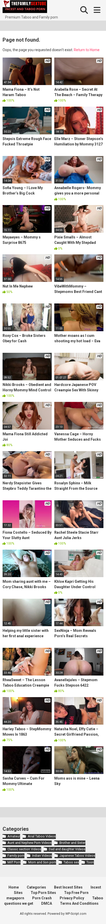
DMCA (46, 903)
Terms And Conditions (79, 903)
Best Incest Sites (68, 887)
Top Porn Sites (43, 893)
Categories (36, 887)
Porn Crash (42, 898)
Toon (90, 862)
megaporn (15, 898)
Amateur (13, 836)
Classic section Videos (24, 849)
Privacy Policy (72, 898)
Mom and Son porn (42, 862)
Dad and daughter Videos (67, 849)
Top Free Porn (76, 893)
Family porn (15, 855)
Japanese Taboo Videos (77, 855)
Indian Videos (42, 855)
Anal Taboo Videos (42, 836)
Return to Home (87, 50)
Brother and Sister (72, 843)
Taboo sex (71, 862)
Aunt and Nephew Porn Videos (29, 843)
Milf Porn (14, 862)
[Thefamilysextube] (25, 7)
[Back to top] (96, 913)
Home (13, 887)
